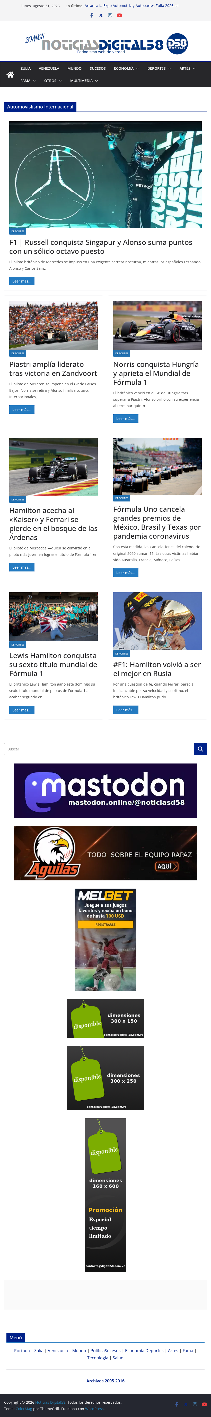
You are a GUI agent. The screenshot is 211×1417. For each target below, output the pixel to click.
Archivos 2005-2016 (105, 1381)
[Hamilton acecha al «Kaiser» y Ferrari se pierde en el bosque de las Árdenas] (53, 467)
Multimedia (81, 80)
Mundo (74, 68)
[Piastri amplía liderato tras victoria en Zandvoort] (53, 325)
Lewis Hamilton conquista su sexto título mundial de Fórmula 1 (53, 664)
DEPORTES (156, 68)
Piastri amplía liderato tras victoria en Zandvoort (53, 368)
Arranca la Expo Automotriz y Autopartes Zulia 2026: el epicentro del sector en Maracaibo (132, 8)
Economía (124, 68)
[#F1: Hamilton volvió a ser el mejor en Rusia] (157, 621)
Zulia (26, 68)
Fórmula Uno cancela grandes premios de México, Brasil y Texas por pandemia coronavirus (157, 522)
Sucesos (98, 68)
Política (98, 1350)
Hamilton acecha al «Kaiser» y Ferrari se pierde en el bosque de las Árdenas (53, 523)
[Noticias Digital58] (10, 74)
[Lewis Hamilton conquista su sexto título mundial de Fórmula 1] (53, 616)
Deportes (17, 231)
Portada (22, 1350)
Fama (25, 80)
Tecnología (97, 1358)
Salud (118, 1358)
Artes (185, 68)
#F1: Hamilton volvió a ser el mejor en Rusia (157, 668)
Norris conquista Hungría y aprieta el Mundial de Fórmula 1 (156, 373)
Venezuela (49, 68)
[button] (136, 68)
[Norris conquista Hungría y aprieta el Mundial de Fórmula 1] (157, 325)
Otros (50, 80)
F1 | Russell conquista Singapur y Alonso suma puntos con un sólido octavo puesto (100, 246)
